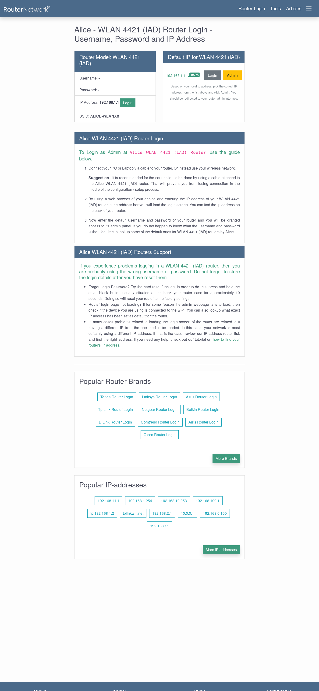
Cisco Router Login (160, 434)
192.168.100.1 (208, 500)
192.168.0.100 (215, 513)
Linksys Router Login (159, 396)
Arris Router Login (203, 422)
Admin (232, 75)
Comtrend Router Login (160, 422)
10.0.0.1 (187, 513)
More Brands (226, 458)
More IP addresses (221, 549)
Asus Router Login (201, 396)
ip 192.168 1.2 (102, 513)
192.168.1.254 (140, 500)
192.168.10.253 (174, 500)
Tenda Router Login (116, 396)
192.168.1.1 (176, 75)
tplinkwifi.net (133, 513)
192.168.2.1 (162, 513)
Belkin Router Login (202, 409)
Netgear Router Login (159, 409)
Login (127, 102)
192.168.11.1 (108, 500)
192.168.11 (159, 525)
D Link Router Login (115, 422)
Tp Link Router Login (115, 409)
